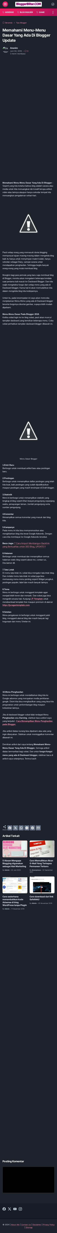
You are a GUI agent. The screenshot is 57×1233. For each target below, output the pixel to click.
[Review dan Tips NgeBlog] (28, 4)
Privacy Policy (49, 1225)
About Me (15, 1225)
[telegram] (26, 827)
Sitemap (29, 1227)
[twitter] (15, 827)
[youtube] (15, 1209)
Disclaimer (37, 1225)
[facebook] (9, 827)
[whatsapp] (21, 827)
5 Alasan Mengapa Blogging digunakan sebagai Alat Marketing (14, 863)
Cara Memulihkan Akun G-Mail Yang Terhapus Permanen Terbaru (41, 863)
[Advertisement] (28, 87)
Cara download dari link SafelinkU (41, 898)
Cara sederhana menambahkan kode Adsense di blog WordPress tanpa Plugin (14, 900)
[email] (38, 827)
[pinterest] (32, 827)
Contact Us (26, 1225)
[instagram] (20, 1209)
